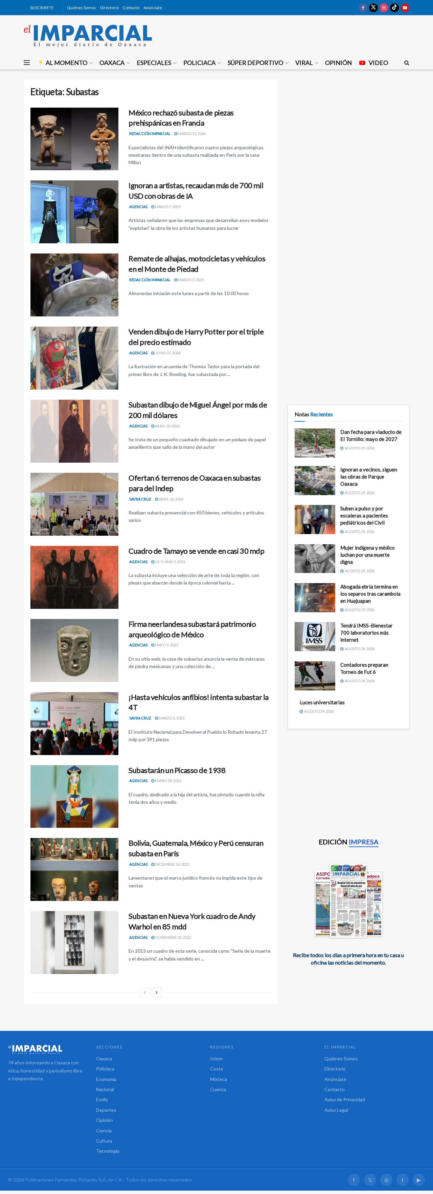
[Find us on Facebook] (363, 7)
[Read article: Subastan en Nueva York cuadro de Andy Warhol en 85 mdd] (74, 942)
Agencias (138, 206)
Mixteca (218, 1079)
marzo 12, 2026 (191, 133)
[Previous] (145, 992)
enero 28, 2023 (167, 780)
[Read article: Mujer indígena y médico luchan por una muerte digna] (315, 558)
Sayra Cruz (140, 499)
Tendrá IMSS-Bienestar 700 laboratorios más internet (366, 632)
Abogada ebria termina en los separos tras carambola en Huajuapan (370, 593)
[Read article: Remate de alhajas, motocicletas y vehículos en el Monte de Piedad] (74, 284)
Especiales (154, 62)
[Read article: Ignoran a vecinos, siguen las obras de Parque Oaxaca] (315, 480)
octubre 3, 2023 (169, 561)
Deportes (106, 1110)
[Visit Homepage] (88, 35)
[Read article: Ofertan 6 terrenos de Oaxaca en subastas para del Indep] (74, 504)
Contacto (131, 7)
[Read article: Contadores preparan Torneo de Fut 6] (315, 675)
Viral (304, 62)
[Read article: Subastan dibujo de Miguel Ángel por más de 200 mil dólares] (74, 431)
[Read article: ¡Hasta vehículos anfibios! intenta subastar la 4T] (74, 723)
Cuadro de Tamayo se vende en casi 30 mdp (196, 550)
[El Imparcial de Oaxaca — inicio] (45, 1049)
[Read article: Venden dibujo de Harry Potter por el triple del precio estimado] (74, 358)
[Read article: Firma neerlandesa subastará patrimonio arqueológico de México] (74, 650)
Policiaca (199, 62)
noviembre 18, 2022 (172, 937)
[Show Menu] (27, 62)
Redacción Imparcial (149, 133)
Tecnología (107, 1151)
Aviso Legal (336, 1110)
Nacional (105, 1089)
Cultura (104, 1141)
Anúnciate (152, 7)
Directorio (109, 7)
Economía (106, 1079)
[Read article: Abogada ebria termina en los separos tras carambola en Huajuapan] (315, 597)
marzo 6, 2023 (171, 718)
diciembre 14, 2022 (171, 864)
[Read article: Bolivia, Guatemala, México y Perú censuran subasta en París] (74, 869)
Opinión (338, 62)
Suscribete (41, 7)
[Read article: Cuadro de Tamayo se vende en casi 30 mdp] (74, 577)
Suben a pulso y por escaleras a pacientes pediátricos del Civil (364, 515)
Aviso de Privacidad (344, 1099)
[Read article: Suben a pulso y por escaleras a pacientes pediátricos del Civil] (315, 519)
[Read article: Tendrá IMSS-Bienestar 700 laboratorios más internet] (315, 636)
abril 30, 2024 (167, 426)
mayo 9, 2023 (166, 645)
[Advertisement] (348, 127)
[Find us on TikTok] (394, 7)
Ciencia (104, 1130)
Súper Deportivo (255, 62)
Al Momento (66, 62)
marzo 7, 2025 (167, 206)
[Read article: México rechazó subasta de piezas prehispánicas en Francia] (74, 139)
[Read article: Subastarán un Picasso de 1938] (74, 796)
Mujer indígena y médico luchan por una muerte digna (367, 555)
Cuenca (218, 1089)
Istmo (216, 1058)
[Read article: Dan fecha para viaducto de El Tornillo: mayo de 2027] (315, 443)
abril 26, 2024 (170, 499)
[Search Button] (406, 62)
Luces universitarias (322, 702)
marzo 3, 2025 (190, 280)
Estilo (102, 1099)
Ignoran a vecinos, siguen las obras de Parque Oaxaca (368, 476)
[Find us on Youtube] (405, 7)
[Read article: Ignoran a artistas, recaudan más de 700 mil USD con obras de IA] (74, 211)
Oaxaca (111, 62)
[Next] (157, 992)
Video (378, 62)
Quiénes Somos (81, 7)
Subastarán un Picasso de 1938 (177, 770)
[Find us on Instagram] (384, 7)
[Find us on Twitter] (373, 7)
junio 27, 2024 (167, 353)
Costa (216, 1068)
